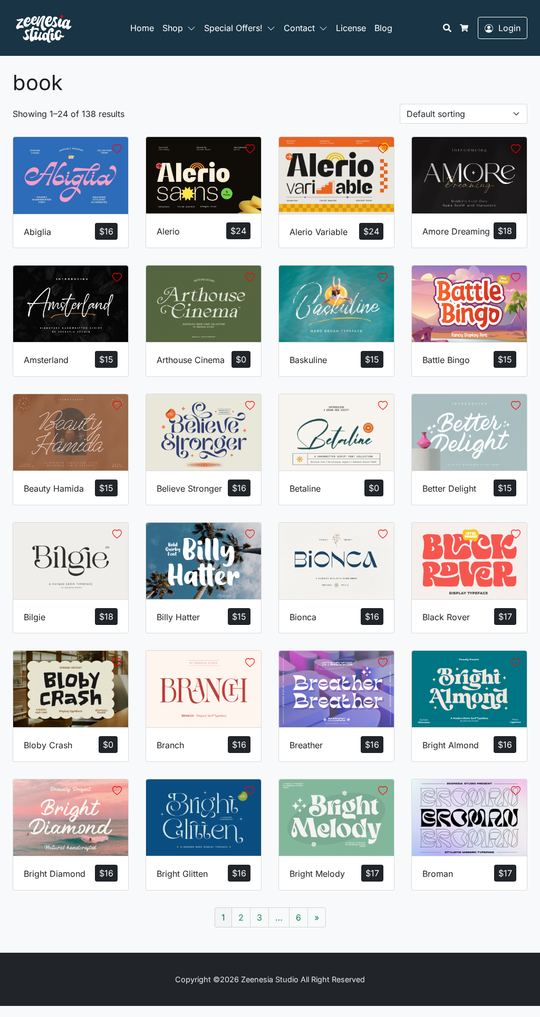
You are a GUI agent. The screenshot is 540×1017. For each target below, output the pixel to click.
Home (142, 28)
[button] (193, 27)
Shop (172, 28)
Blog (383, 28)
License (351, 28)
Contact (299, 28)
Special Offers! (233, 28)
